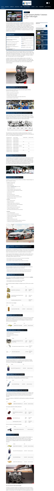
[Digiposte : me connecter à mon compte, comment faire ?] (38, 32)
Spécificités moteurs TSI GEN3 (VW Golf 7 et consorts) (12, 46)
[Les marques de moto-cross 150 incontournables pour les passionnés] (38, 42)
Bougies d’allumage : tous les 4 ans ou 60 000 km (27, 43)
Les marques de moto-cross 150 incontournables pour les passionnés (44, 43)
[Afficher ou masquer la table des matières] (23, 34)
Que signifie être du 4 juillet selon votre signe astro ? (43, 38)
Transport (27, 12)
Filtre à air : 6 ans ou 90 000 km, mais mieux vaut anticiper (27, 45)
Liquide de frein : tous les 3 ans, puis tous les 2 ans (27, 41)
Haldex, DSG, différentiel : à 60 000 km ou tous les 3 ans (27, 39)
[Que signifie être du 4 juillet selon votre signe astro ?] (38, 37)
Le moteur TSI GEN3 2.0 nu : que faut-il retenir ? (13, 37)
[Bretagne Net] (27, 3)
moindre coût (20, 362)
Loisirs (42, 36)
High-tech (42, 31)
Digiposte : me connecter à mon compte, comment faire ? (44, 33)
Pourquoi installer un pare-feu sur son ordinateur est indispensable (43, 48)
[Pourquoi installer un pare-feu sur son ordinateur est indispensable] (38, 47)
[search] (47, 3)
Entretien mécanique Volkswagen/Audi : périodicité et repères (12, 39)
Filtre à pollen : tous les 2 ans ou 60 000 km (27, 37)
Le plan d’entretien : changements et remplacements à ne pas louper (11, 44)
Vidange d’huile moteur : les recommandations (11, 49)
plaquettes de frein (13, 186)
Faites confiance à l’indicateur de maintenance (13, 41)
